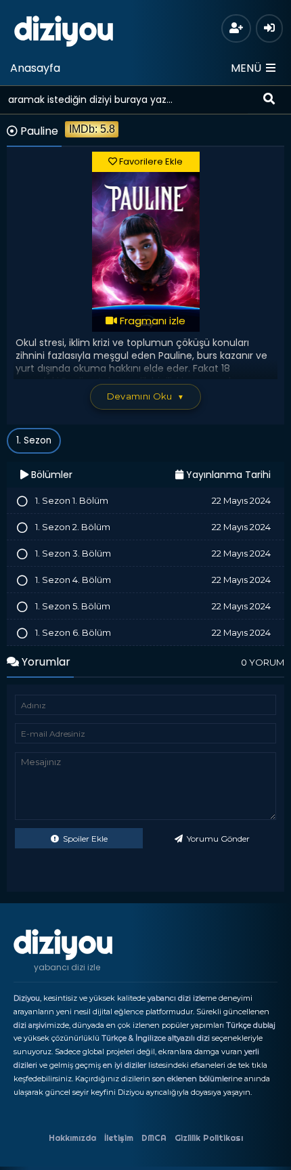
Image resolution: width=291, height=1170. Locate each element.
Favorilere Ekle (150, 161)
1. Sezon (33, 440)
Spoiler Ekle (84, 838)
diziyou (64, 29)
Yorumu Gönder (217, 838)
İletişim (118, 1138)
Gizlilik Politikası (209, 1138)
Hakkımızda (72, 1138)
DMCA (153, 1138)
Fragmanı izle (151, 320)
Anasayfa (35, 68)
